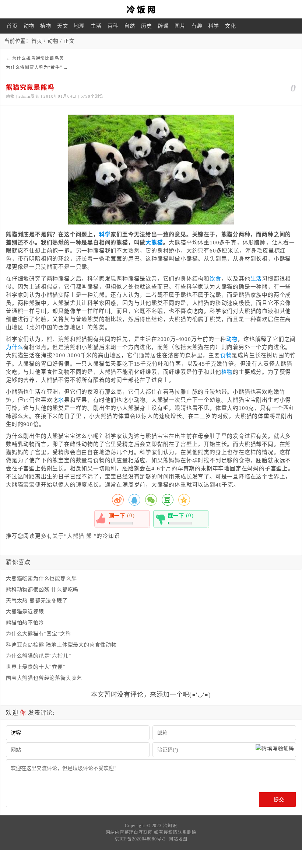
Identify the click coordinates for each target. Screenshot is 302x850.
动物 (29, 26)
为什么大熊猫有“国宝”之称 (38, 634)
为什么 (14, 347)
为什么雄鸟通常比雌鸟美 (38, 58)
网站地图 (178, 839)
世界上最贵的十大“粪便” (36, 667)
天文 (62, 26)
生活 (96, 26)
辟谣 (163, 26)
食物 (226, 355)
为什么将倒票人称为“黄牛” (34, 67)
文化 (230, 26)
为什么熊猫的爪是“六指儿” (38, 656)
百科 (113, 26)
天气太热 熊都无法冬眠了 (37, 600)
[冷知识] (151, 9)
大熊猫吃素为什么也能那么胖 (41, 578)
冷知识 (170, 825)
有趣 (197, 26)
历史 (146, 26)
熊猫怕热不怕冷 (25, 623)
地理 (79, 26)
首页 (12, 26)
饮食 (215, 279)
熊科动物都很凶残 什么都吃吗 (42, 589)
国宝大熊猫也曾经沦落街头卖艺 (44, 678)
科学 (213, 26)
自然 (129, 26)
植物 (45, 26)
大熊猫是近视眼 (25, 611)
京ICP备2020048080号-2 (140, 839)
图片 (180, 26)
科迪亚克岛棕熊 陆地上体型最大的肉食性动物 (61, 645)
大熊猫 (154, 242)
